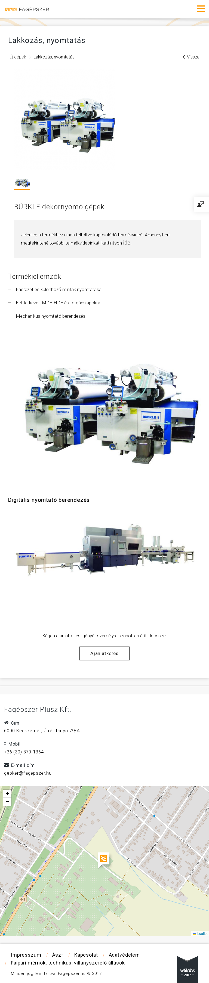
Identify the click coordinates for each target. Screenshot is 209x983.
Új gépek (18, 57)
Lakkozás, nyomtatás (54, 57)
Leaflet (202, 933)
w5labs (187, 969)
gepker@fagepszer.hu (28, 773)
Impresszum (26, 955)
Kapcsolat (86, 955)
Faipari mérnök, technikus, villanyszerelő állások (68, 963)
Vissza (193, 57)
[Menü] (201, 9)
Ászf (57, 955)
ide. (127, 242)
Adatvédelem (124, 955)
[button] (105, 861)
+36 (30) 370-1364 (24, 752)
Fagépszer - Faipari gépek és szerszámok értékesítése (27, 9)
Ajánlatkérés (104, 653)
